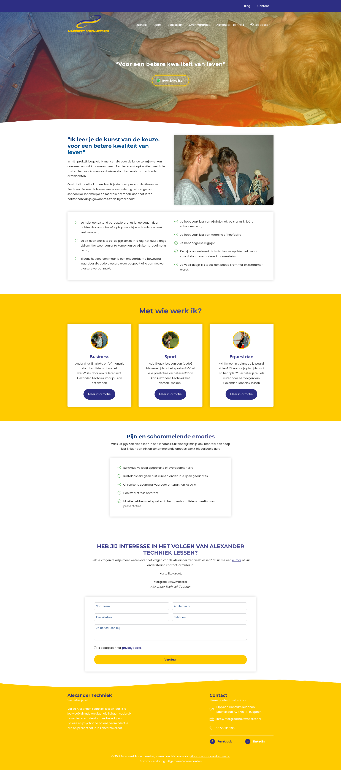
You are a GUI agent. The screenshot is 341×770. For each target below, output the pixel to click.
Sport (157, 25)
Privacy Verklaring (152, 761)
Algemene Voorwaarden (184, 761)
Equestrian (175, 25)
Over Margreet (199, 25)
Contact (263, 6)
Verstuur (170, 659)
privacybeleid (131, 648)
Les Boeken (262, 25)
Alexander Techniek (230, 25)
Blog (247, 6)
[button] (170, 80)
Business (141, 25)
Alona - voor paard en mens (210, 756)
